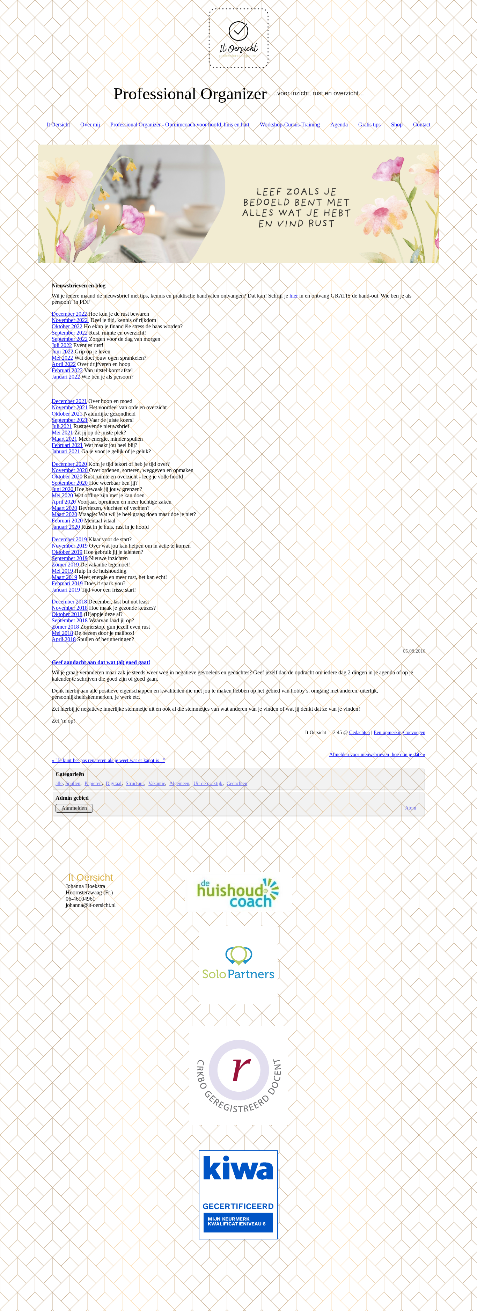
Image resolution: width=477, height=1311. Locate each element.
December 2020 (69, 464)
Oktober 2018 (67, 614)
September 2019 (70, 558)
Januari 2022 (66, 377)
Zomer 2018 (65, 627)
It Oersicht (58, 124)
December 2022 (69, 314)
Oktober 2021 (67, 414)
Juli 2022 (62, 345)
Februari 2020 (67, 520)
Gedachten (359, 732)
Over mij (90, 124)
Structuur (135, 783)
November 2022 (70, 320)
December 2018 (69, 602)
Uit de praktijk (207, 783)
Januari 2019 (66, 590)
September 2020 (70, 483)
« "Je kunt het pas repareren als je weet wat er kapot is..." (108, 760)
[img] (238, 35)
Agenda (339, 124)
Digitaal (114, 783)
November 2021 (70, 407)
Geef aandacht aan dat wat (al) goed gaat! (101, 662)
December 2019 (69, 539)
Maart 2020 (64, 508)
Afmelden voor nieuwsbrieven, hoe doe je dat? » (377, 754)
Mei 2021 (63, 432)
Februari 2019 (67, 583)
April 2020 (64, 502)
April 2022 (64, 364)
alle (59, 783)
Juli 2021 (62, 426)
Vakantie (156, 783)
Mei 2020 (62, 495)
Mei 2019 (62, 571)
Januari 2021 (66, 451)
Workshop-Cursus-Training (290, 124)
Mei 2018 (62, 633)
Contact (421, 124)
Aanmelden (74, 808)
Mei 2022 (62, 358)
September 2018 (70, 620)
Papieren (93, 783)
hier (294, 296)
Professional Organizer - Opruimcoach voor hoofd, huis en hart (179, 124)
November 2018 (70, 608)
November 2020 (70, 470)
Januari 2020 (66, 527)
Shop (397, 124)
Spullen (72, 783)
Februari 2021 (67, 445)
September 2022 (70, 333)
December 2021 (69, 401)
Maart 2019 (64, 577)
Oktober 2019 (67, 552)
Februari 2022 (67, 370)
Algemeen (179, 783)
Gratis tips (369, 124)
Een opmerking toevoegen (399, 732)
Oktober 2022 (67, 326)
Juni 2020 (63, 489)
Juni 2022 (62, 351)
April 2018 (64, 639)
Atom (410, 808)
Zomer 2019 (65, 564)
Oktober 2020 (67, 476)
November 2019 (70, 546)
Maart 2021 (64, 439)
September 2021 (70, 420)
